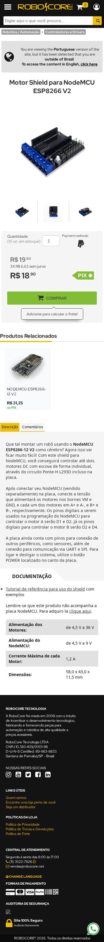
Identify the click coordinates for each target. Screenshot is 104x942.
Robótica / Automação (21, 32)
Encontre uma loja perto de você (31, 802)
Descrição (10, 426)
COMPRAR (56, 298)
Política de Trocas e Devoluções (30, 829)
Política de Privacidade (23, 824)
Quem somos (16, 797)
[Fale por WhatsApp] (93, 934)
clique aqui (80, 611)
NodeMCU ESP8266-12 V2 (26, 392)
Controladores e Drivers (65, 32)
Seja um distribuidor (21, 807)
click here (89, 64)
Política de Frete (18, 833)
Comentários (32, 426)
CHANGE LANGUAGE (25, 877)
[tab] (10, 427)
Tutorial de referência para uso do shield (45, 589)
